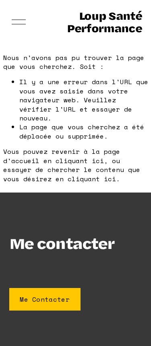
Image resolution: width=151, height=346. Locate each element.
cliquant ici (80, 161)
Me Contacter (45, 299)
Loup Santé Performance (104, 21)
